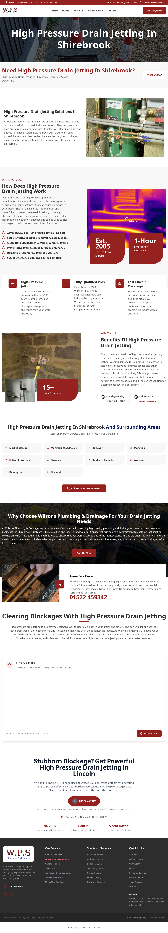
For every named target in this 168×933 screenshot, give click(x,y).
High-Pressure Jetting (96, 859)
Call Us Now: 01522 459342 (86, 488)
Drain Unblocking (95, 854)
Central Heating (94, 873)
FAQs (131, 868)
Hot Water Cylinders (96, 882)
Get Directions (151, 733)
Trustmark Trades (157, 917)
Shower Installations (54, 877)
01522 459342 (157, 2)
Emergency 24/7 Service (57, 859)
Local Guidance (136, 877)
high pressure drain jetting (19, 129)
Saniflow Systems (95, 868)
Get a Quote (154, 10)
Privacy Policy (73, 927)
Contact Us (134, 886)
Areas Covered (95, 10)
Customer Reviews (137, 873)
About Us (78, 10)
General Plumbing (53, 863)
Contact (111, 10)
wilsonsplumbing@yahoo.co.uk (123, 2)
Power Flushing (94, 877)
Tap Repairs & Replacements (58, 873)
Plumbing (22, 121)
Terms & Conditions (91, 927)
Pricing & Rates (136, 859)
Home (55, 10)
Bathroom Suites (94, 863)
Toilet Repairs (51, 868)
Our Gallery (134, 863)
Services (65, 10)
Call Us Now (84, 553)
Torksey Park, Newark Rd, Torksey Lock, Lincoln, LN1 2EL (32, 2)
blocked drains (34, 125)
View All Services (53, 854)
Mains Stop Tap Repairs (55, 882)
